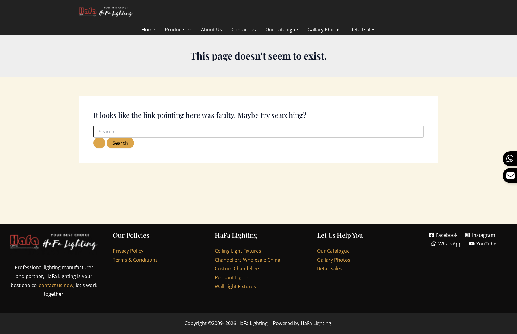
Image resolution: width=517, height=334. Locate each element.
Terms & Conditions (135, 260)
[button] (188, 30)
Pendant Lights (232, 277)
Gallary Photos (333, 260)
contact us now (56, 285)
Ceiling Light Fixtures (238, 251)
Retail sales (329, 268)
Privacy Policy (128, 251)
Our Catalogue (333, 251)
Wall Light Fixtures (235, 286)
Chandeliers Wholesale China (247, 260)
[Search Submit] (99, 143)
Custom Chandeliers (238, 268)
